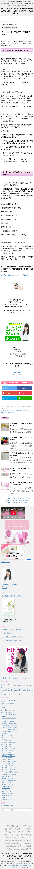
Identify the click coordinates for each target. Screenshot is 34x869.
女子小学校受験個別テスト (8, 752)
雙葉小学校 (5, 797)
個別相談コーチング (7, 739)
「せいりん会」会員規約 (13, 826)
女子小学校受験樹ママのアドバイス (11, 712)
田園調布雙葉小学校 (7, 786)
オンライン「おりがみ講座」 (9, 718)
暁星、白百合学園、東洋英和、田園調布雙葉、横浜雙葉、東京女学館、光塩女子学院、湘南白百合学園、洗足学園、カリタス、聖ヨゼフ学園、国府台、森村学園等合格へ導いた (17, 863)
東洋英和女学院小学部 (7, 778)
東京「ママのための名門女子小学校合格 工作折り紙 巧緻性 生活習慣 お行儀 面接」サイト (17, 856)
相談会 (3, 720)
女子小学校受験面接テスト (8, 756)
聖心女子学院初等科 (7, 782)
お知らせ (4, 707)
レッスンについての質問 (8, 721)
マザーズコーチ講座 (7, 735)
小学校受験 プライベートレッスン (14, 842)
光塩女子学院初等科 (7, 795)
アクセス (16, 832)
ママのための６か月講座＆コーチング (13, 640)
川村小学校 (5, 790)
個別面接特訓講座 (6, 731)
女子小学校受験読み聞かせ (8, 769)
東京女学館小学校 (6, 791)
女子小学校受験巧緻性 (7, 765)
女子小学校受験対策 (7, 757)
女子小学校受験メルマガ (8, 710)
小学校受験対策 (12, 410)
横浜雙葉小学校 (6, 788)
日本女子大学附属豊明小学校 (9, 780)
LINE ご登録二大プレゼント (14, 825)
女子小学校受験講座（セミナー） (10, 714)
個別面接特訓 (11, 412)
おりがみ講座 (19, 410)
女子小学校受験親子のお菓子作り (10, 767)
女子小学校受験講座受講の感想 (10, 406)
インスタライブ (5, 709)
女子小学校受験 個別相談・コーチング (13, 637)
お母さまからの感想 (20, 829)
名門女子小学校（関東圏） (8, 774)
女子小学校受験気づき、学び (9, 773)
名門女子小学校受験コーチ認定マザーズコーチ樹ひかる (9, 586)
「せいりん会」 (5, 705)
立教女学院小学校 (6, 799)
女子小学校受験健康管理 (8, 771)
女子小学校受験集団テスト (8, 750)
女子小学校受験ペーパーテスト (9, 746)
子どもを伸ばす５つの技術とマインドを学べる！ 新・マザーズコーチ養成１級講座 (18, 837)
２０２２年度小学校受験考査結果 (10, 694)
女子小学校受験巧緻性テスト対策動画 (11, 763)
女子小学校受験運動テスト (8, 754)
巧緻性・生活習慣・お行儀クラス (11, 629)
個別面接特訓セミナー (8, 633)
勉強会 (3, 716)
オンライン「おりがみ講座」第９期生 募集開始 (15, 689)
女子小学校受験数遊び (7, 759)
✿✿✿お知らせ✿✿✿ (6, 684)
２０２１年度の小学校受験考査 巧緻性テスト (18, 502)
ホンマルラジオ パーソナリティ (10, 700)
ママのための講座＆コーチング (9, 729)
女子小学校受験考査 (7, 744)
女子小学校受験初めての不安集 (9, 761)
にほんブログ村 (17, 374)
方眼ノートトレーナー (7, 702)
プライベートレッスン (7, 737)
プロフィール (12, 834)
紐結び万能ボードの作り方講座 (9, 725)
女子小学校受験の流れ (7, 741)
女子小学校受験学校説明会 (8, 742)
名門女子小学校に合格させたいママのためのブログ (15, 678)
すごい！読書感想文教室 (8, 703)
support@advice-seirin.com (9, 805)
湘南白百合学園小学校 (7, 784)
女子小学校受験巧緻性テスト (9, 748)
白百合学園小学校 (6, 776)
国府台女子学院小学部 (7, 793)
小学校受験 (5, 410)
